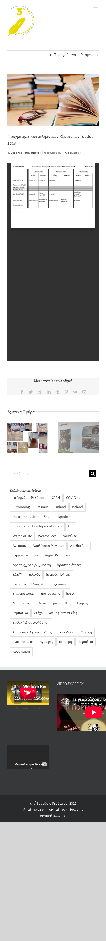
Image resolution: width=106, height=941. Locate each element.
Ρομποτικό (20, 613)
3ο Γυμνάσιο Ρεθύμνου (29, 498)
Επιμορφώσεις (23, 593)
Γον (36, 555)
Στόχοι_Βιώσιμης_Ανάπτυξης (55, 613)
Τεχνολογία (66, 632)
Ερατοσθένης (50, 593)
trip (70, 526)
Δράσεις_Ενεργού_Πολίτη (32, 565)
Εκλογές (34, 574)
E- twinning (21, 507)
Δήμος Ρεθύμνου (57, 555)
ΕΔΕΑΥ (17, 574)
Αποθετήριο (79, 545)
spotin (63, 517)
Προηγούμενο (65, 55)
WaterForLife (22, 536)
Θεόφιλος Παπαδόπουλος (26, 152)
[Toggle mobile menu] (96, 7)
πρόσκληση (21, 651)
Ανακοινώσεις (73, 152)
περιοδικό (85, 642)
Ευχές (70, 593)
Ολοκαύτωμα (47, 603)
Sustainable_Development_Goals (37, 526)
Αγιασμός (19, 545)
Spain (48, 517)
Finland (60, 507)
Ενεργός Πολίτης (58, 574)
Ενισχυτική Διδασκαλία (30, 584)
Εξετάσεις (60, 584)
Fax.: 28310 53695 (61, 809)
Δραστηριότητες (69, 565)
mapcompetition (25, 517)
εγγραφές (46, 642)
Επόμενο (87, 55)
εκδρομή (65, 642)
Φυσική (86, 632)
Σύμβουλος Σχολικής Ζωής (32, 632)
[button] (11, 437)
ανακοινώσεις (23, 642)
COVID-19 (73, 498)
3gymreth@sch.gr (53, 815)
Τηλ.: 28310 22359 (33, 809)
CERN (56, 498)
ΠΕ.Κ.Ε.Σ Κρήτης (75, 603)
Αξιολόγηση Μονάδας (48, 545)
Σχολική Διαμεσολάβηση (31, 622)
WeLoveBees (47, 536)
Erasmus (42, 507)
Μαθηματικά (22, 603)
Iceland (77, 507)
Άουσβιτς (70, 536)
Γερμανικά (20, 555)
